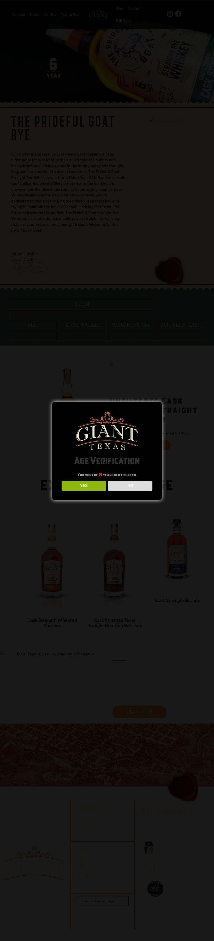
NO (130, 485)
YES (84, 485)
